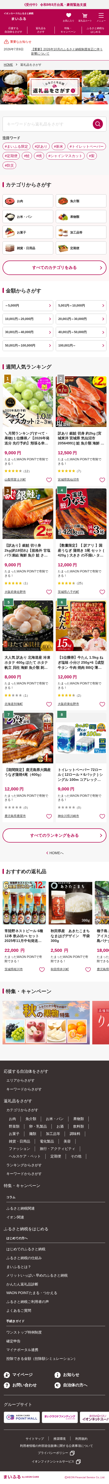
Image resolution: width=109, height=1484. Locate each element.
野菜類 (14, 1126)
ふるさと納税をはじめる (95, 30)
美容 (67, 1141)
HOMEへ (56, 853)
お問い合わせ (24, 1385)
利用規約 (81, 1438)
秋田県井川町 (60, 969)
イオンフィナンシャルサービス (53, 1461)
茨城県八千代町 (68, 592)
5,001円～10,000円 (71, 305)
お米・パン (55, 1119)
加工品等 (53, 1134)
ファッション (19, 1149)
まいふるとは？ (18, 1267)
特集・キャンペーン (68, 30)
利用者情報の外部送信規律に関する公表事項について (56, 1446)
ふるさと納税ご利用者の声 (27, 1302)
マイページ (22, 1374)
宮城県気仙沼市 (68, 479)
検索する (98, 124)
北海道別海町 (14, 704)
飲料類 (78, 1126)
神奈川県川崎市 (68, 816)
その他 (76, 1156)
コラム (10, 1197)
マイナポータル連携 (22, 1350)
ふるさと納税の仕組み (24, 1258)
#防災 (9, 165)
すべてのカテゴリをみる (54, 267)
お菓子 (14, 1134)
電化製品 (47, 1141)
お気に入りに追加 (42, 969)
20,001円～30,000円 (72, 319)
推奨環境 (59, 1438)
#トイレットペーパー (87, 146)
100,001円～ (67, 345)
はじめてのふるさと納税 (25, 1249)
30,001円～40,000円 (19, 332)
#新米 (58, 146)
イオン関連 (15, 1217)
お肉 (12, 1119)
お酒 (60, 1126)
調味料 (75, 1134)
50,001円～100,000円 (20, 345)
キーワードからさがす (24, 1089)
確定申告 (13, 1341)
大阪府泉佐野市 (15, 592)
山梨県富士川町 (15, 479)
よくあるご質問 (18, 1310)
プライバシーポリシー (53, 1453)
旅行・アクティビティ (57, 1149)
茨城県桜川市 (14, 969)
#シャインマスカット (65, 156)
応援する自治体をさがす (13, 30)
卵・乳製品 (38, 1126)
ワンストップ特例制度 (24, 1332)
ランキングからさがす (24, 1165)
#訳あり (41, 146)
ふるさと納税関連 (20, 1208)
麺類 (32, 1134)
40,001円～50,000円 (72, 332)
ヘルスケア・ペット (25, 1156)
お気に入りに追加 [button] (49, 480)
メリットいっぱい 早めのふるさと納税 (37, 1275)
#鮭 (27, 156)
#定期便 (11, 156)
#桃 (39, 156)
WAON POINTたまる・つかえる (31, 1293)
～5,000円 (12, 305)
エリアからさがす (20, 1080)
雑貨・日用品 (19, 1141)
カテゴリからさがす (22, 1110)
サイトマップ (35, 1438)
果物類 (78, 1119)
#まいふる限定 (16, 146)
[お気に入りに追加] (49, 480)
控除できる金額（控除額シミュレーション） (41, 1359)
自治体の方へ (75, 1385)
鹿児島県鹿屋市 (15, 816)
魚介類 (31, 1119)
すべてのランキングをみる (54, 835)
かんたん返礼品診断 (22, 1284)
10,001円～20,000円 (19, 319)
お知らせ (71, 1374)
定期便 (55, 1156)
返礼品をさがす (41, 30)
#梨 (92, 156)
